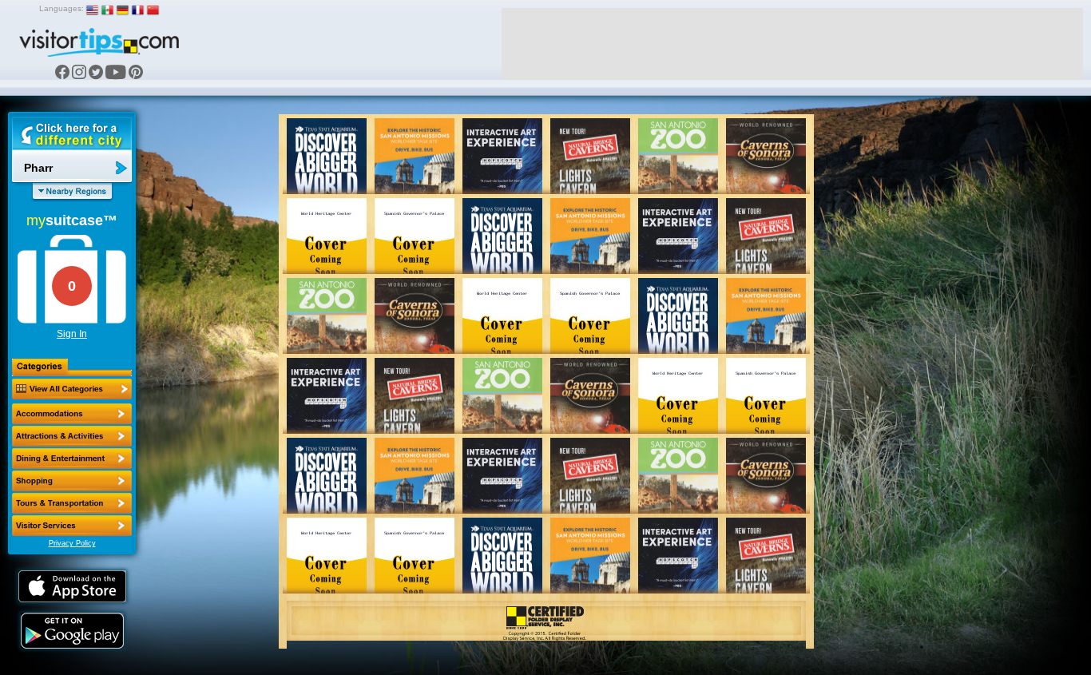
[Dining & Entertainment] (72, 458)
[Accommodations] (72, 413)
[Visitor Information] (72, 525)
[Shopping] (72, 481)
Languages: (61, 8)
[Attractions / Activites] (72, 436)
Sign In (72, 333)
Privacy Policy (72, 543)
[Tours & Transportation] (72, 503)
